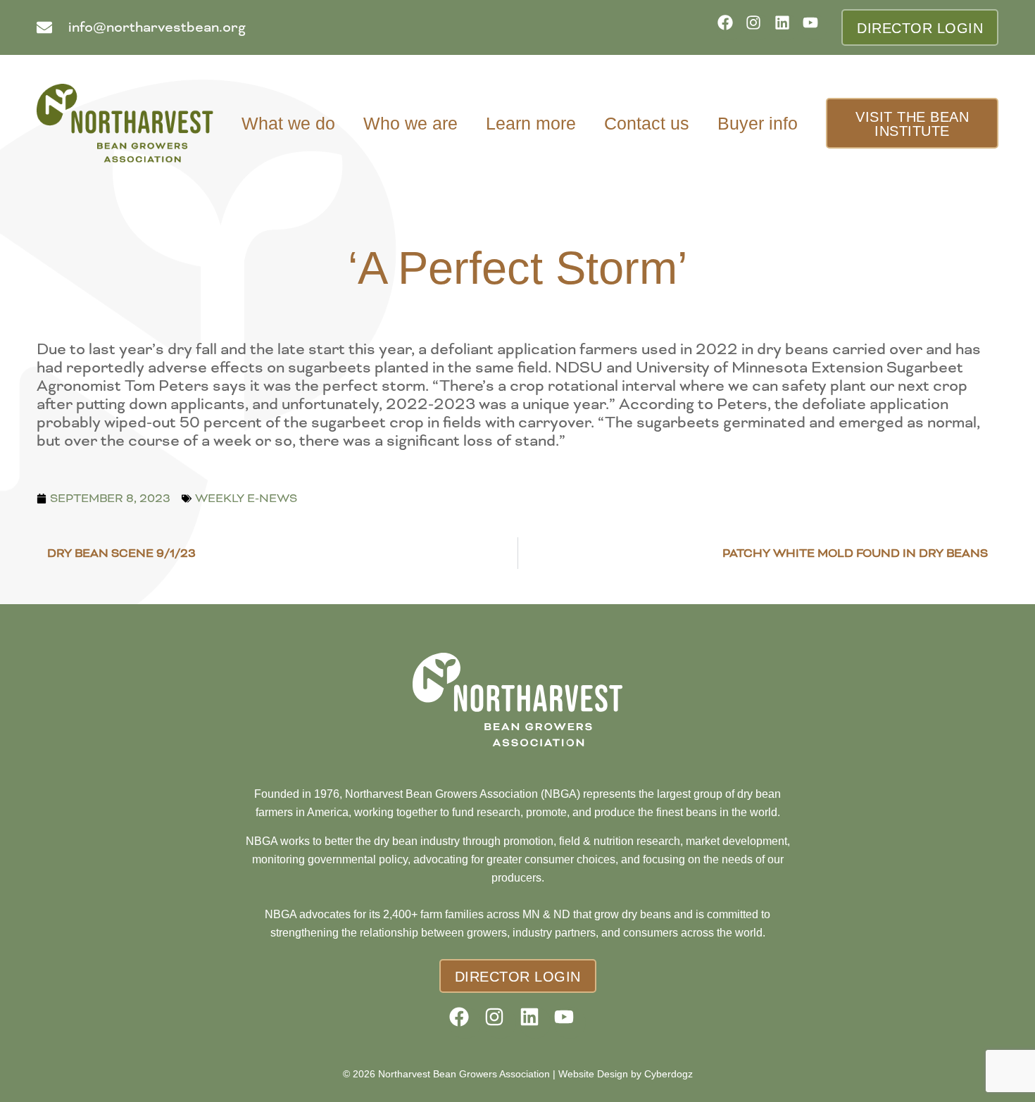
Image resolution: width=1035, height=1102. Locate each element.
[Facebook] (729, 27)
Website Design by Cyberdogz (625, 1073)
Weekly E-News (246, 498)
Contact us (646, 123)
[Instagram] (758, 27)
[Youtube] (815, 27)
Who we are (410, 123)
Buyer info (757, 123)
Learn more (531, 123)
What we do (288, 123)
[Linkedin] (786, 27)
